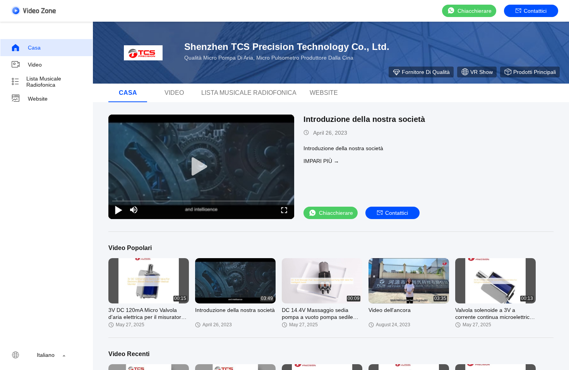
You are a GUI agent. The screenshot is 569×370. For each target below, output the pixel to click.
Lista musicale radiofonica (43, 81)
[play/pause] (118, 210)
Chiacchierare (475, 11)
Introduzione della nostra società (364, 119)
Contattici (535, 11)
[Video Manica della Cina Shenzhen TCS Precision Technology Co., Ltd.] (33, 10)
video (35, 65)
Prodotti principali (534, 72)
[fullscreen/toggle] (284, 210)
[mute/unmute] (134, 210)
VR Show (481, 72)
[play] (201, 166)
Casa (34, 48)
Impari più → (321, 161)
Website (38, 99)
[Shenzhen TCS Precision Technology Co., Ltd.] (143, 52)
